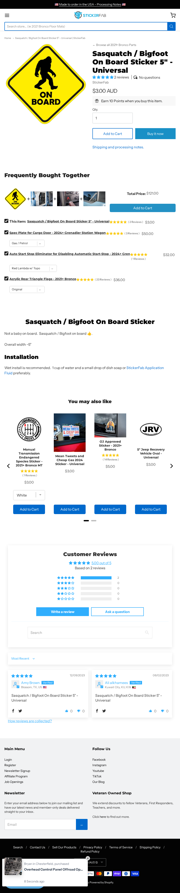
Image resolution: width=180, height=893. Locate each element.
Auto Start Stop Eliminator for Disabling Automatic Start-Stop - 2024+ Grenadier (74, 254)
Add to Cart (112, 133)
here (103, 817)
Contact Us (37, 847)
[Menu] (20, 15)
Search (18, 847)
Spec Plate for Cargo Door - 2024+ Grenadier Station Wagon (57, 233)
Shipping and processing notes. (118, 147)
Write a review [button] (62, 611)
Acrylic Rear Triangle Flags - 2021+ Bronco (42, 279)
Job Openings (13, 782)
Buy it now (155, 133)
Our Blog (98, 782)
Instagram (99, 765)
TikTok (96, 776)
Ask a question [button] (117, 611)
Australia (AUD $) (87, 862)
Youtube (98, 771)
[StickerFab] (90, 15)
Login (8, 760)
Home (7, 38)
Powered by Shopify (101, 882)
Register (10, 765)
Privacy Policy (92, 847)
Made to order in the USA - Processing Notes (90, 4)
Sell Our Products (64, 847)
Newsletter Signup (17, 771)
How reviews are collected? (30, 721)
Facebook (99, 760)
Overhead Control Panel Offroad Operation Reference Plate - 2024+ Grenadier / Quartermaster (53, 869)
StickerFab (100, 82)
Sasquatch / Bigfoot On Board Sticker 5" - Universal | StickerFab (50, 38)
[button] (103, 77)
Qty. (95, 109)
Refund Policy (90, 851)
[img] (21, 676)
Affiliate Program (16, 776)
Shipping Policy (150, 847)
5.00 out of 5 (101, 563)
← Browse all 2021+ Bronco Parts (114, 45)
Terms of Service (121, 847)
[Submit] (171, 26)
